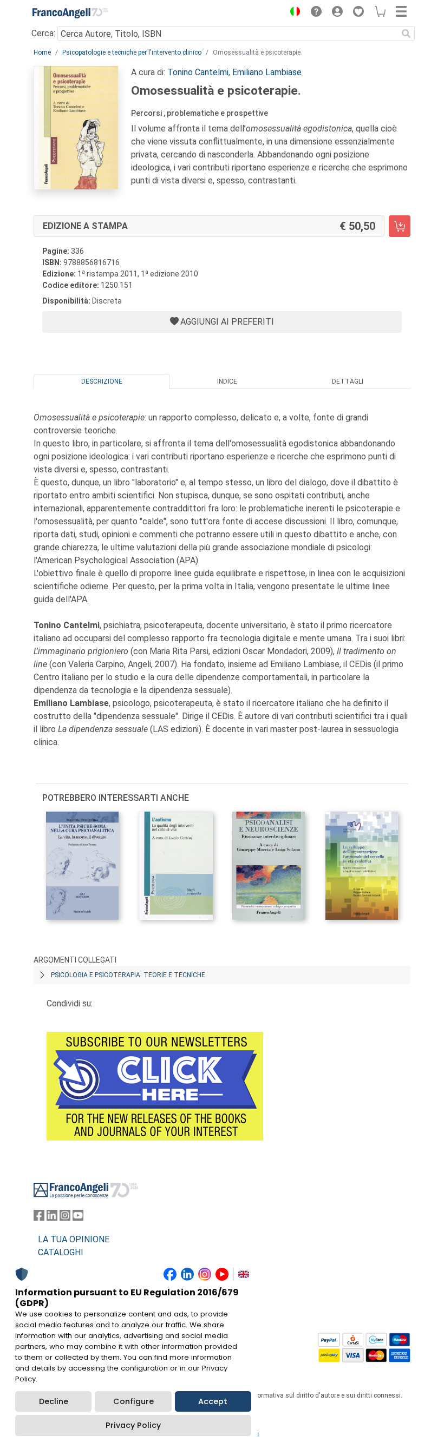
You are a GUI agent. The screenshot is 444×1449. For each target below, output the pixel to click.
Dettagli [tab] (347, 381)
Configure (133, 1401)
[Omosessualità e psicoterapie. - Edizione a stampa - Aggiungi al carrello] (399, 226)
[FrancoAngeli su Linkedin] (52, 1218)
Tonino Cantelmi (197, 72)
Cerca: (43, 33)
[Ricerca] (406, 33)
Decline (53, 1401)
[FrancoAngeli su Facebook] (39, 1218)
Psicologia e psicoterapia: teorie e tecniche (128, 975)
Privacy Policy (133, 1425)
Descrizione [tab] (101, 381)
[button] (292, 13)
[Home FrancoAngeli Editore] (70, 13)
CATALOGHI (60, 1252)
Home (42, 52)
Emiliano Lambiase (267, 72)
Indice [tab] (227, 381)
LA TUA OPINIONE (73, 1239)
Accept (212, 1401)
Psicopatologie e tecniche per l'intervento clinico (131, 52)
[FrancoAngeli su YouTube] (78, 1218)
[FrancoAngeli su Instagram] (65, 1218)
